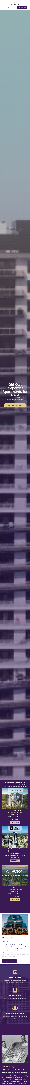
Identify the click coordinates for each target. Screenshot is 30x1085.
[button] (8, 7)
